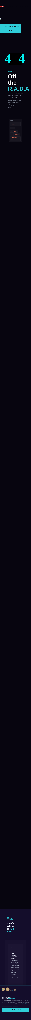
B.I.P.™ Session (14, 131)
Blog (12, 134)
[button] (2, 34)
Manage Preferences (15, 1014)
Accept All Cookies (15, 1009)
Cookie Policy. (25, 1003)
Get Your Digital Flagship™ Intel (10, 28)
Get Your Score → (15, 977)
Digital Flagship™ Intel (14, 138)
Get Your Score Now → (15, 10)
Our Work (17, 134)
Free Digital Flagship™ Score (14, 124)
